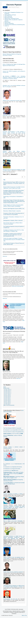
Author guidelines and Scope (10, 14)
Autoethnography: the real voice (10, 599)
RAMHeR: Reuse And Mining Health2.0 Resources (14, 152)
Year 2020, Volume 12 (7, 390)
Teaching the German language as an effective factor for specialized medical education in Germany (14, 586)
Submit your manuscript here (17, 286)
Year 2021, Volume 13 (7, 389)
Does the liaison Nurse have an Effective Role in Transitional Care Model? (12, 223)
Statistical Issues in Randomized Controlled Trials (12, 100)
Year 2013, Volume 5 (7, 399)
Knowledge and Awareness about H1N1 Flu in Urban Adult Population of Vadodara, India (13, 230)
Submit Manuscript (8, 16)
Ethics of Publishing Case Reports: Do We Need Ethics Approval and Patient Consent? (14, 65)
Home (5, 386)
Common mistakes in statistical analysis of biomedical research (14, 447)
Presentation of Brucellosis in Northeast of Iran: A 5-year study (13, 217)
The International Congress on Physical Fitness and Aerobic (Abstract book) (13, 244)
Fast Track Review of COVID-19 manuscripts (12, 428)
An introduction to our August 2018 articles (12, 468)
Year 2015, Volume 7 (7, 397)
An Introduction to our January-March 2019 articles (13, 430)
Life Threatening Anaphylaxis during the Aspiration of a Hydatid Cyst (13, 227)
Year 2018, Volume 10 (7, 392)
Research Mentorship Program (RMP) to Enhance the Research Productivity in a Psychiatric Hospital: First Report (13, 183)
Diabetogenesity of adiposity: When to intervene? (13, 220)
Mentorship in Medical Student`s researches (12, 211)
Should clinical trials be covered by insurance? (13, 572)
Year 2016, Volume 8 (7, 396)
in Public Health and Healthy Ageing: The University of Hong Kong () (13, 473)
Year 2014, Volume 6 (7, 395)
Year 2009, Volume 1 (7, 403)
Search (5, 7)
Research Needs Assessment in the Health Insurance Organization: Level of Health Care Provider (14, 187)
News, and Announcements (9, 405)
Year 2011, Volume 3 (7, 401)
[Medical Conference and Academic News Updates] (10, 416)
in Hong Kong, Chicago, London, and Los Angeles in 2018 (14, 477)
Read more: (18, 378)
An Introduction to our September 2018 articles (13, 466)
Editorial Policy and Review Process (11, 18)
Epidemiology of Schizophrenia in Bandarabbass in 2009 (13, 197)
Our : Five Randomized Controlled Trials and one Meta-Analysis (14, 483)
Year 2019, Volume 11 (7, 391)
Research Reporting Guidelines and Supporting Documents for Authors (12, 54)
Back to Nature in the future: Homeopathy (13, 521)
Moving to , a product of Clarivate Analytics (13, 436)
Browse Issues (6, 388)
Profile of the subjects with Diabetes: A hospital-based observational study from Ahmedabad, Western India (14, 239)
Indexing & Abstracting (8, 23)
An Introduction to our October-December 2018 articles (14, 464)
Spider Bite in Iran (6, 115)
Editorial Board (7, 22)
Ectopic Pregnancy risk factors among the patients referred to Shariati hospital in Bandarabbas (13, 205)
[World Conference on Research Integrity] (10, 456)
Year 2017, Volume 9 (7, 394)
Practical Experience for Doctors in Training (13, 493)
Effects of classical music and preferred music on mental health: (14, 558)
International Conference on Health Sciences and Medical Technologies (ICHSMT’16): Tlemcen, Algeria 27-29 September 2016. (14, 537)
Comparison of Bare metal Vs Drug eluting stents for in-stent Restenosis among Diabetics (13, 214)
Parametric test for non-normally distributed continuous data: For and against (14, 86)
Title (4, 179)
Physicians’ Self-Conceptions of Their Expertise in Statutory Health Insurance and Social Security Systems (14, 133)
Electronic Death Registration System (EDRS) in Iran (13, 208)
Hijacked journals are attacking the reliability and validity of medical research (14, 170)
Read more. (5, 256)
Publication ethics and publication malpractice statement (13, 20)
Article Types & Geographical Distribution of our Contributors (13, 13)
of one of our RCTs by (13, 433)
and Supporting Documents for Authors (13, 480)
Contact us (6, 25)
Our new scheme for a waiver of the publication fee (14, 431)
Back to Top (24, 615)
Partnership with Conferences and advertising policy (14, 24)
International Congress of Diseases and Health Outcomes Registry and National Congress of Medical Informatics (14, 507)
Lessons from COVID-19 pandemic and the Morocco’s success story (14, 71)
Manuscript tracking (8, 17)
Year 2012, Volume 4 (7, 400)
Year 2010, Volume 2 (7, 402)
